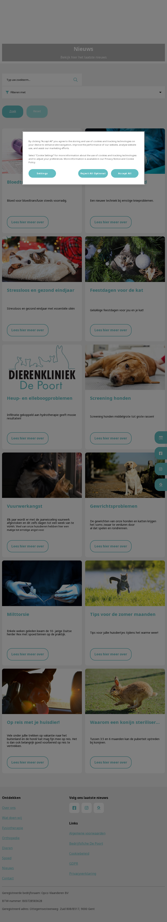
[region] (83, 158)
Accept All (125, 173)
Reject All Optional (93, 173)
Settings (42, 173)
